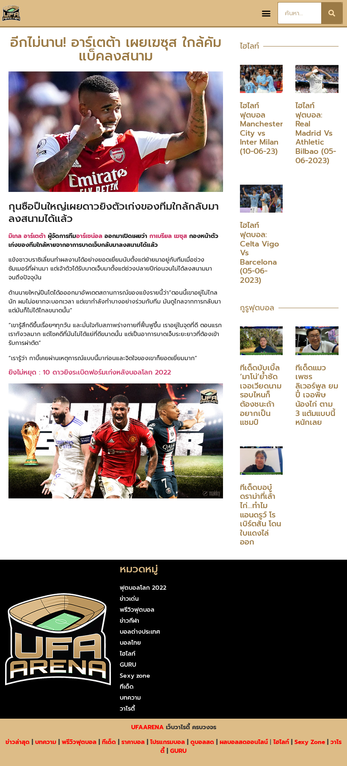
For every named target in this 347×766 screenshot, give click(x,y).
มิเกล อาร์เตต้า (27, 236)
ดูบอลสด (202, 742)
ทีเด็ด (127, 686)
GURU (128, 664)
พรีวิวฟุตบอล (137, 609)
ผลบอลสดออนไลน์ (244, 742)
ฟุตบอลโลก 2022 (143, 587)
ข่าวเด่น (129, 598)
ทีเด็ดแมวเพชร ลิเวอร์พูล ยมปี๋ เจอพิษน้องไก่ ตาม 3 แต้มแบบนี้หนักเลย (316, 395)
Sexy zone (135, 675)
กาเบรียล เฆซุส (168, 236)
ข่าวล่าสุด (18, 742)
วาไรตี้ (127, 708)
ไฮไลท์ (127, 653)
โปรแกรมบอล (167, 742)
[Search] (331, 13)
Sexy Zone (310, 742)
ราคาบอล (133, 742)
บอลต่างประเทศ (140, 631)
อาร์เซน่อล (89, 236)
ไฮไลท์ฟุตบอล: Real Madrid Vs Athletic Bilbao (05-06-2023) (315, 133)
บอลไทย (130, 642)
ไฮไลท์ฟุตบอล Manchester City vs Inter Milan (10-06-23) (261, 128)
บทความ (130, 697)
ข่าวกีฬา (129, 620)
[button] (266, 13)
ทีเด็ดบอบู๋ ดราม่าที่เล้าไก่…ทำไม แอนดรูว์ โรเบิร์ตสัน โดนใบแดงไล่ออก (260, 514)
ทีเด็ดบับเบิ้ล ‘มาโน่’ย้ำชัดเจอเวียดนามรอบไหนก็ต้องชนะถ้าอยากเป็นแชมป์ (260, 395)
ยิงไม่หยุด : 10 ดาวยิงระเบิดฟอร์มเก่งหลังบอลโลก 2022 (89, 372)
